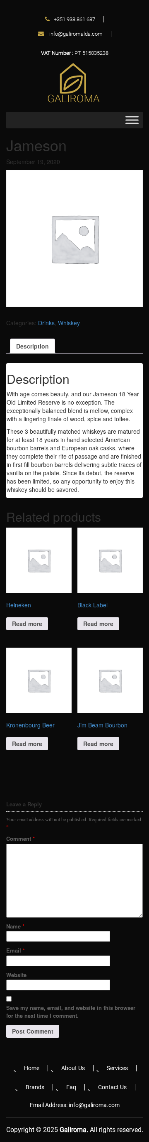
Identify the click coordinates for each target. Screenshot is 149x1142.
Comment (20, 838)
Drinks (46, 323)
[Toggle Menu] (132, 120)
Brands (35, 1087)
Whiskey (69, 323)
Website (16, 975)
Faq (71, 1087)
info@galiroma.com (94, 1105)
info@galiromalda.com (75, 34)
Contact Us (112, 1087)
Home (31, 1068)
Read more (27, 623)
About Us (73, 1068)
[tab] (32, 346)
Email (15, 950)
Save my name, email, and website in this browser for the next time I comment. (70, 1011)
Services (117, 1068)
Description (32, 346)
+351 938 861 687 (74, 19)
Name (15, 926)
